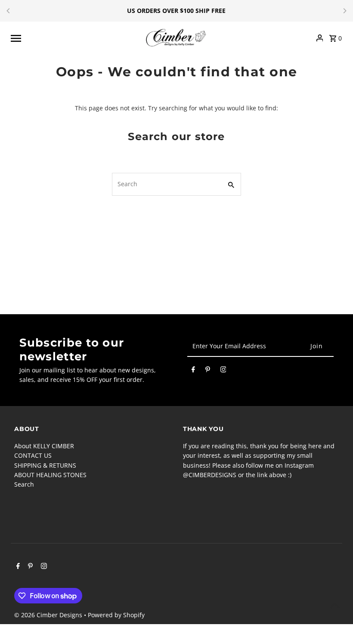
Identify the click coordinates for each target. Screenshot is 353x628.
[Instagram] (223, 370)
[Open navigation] (75, 38)
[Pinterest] (207, 370)
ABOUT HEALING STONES (50, 475)
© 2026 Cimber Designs (49, 615)
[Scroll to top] (334, 605)
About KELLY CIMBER (44, 446)
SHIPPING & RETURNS (45, 465)
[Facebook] (193, 370)
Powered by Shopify (116, 615)
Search (24, 484)
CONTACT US (33, 455)
